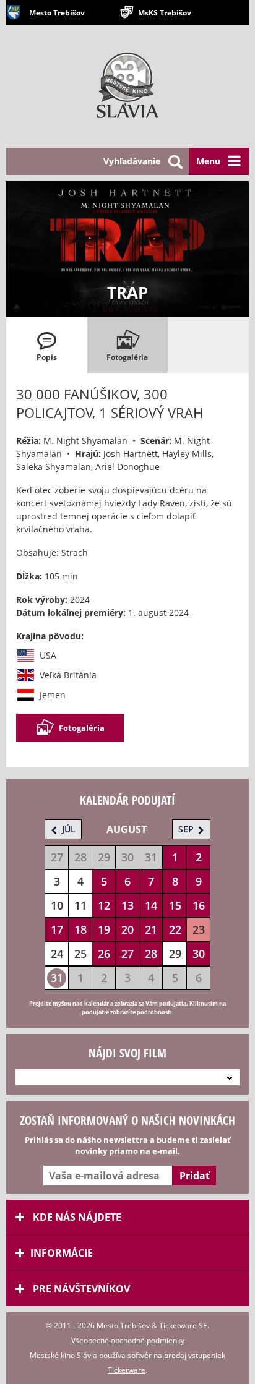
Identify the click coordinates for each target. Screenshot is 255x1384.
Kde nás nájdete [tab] (75, 1217)
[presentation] (46, 345)
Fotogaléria (82, 727)
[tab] (46, 345)
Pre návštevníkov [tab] (80, 1289)
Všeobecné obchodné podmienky (127, 1340)
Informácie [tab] (61, 1253)
